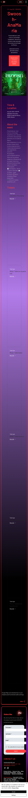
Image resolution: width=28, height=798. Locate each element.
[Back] (1, 2)
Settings (14, 795)
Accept (13, 792)
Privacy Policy (7, 771)
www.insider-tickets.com (11, 764)
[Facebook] (5, 768)
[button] (20, 2)
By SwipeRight (8, 777)
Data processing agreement (14, 772)
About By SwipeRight (17, 773)
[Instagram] (8, 768)
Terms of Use (16, 771)
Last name (8, 734)
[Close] (26, 784)
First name (9, 727)
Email (7, 740)
